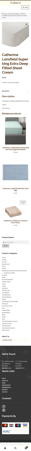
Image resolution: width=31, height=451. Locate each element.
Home (5, 13)
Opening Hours (7, 340)
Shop (3, 383)
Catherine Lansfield (13, 13)
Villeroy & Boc (5, 330)
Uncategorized (6, 325)
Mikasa (4, 299)
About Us (5, 380)
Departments (6, 385)
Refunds (4, 389)
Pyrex (3, 308)
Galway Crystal (6, 281)
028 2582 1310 (6, 368)
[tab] (15, 91)
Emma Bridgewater (7, 279)
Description (5, 91)
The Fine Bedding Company (10, 321)
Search (5, 246)
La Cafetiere (5, 292)
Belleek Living (6, 264)
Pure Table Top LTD (7, 305)
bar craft (4, 261)
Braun (3, 266)
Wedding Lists (6, 387)
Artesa (4, 257)
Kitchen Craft (5, 290)
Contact (4, 392)
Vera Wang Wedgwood (8, 328)
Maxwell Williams (6, 297)
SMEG (3, 314)
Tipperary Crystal (7, 323)
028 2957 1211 (20, 368)
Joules (4, 283)
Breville (4, 268)
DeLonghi (4, 275)
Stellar (4, 316)
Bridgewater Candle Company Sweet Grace (14, 270)
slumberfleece (6, 312)
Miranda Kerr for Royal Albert (10, 301)
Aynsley (4, 259)
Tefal (3, 319)
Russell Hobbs (6, 310)
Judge (4, 286)
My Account (5, 448)
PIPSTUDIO (5, 303)
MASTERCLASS (6, 294)
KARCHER (5, 288)
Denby (4, 277)
